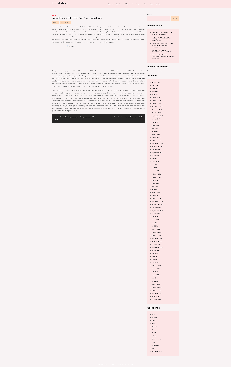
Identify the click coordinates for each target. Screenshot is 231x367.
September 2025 (157, 116)
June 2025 (155, 125)
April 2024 (155, 168)
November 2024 (157, 146)
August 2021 (156, 250)
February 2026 (157, 101)
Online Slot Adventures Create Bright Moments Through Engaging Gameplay (162, 45)
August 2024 (156, 156)
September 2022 (157, 211)
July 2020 (155, 272)
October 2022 (156, 208)
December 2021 (157, 238)
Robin (55, 22)
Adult (127, 4)
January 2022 (156, 235)
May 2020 (155, 278)
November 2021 (157, 241)
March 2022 (156, 229)
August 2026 (156, 82)
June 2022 (155, 220)
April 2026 (155, 94)
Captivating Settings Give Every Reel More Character (163, 33)
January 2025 (156, 140)
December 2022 (157, 201)
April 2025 (155, 131)
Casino (110, 4)
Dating (154, 324)
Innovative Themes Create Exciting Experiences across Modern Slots (161, 39)
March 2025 (156, 134)
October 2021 (156, 244)
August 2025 (156, 119)
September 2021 (157, 247)
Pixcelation (60, 3)
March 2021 (155, 263)
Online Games (157, 339)
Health (154, 333)
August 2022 (156, 214)
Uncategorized (157, 351)
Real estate (156, 345)
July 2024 (155, 159)
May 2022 (155, 223)
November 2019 (157, 296)
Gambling (135, 4)
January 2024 (156, 177)
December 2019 (157, 293)
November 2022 (157, 205)
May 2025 (155, 128)
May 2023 (155, 186)
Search (149, 15)
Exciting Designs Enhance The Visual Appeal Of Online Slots (162, 51)
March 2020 (156, 284)
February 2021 (156, 266)
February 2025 (157, 137)
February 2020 (157, 287)
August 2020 (156, 269)
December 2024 (157, 143)
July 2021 (155, 253)
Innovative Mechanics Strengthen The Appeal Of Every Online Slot (163, 56)
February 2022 (157, 232)
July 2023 (155, 180)
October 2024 (156, 150)
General (154, 330)
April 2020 (155, 281)
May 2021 (155, 260)
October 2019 (156, 299)
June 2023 (155, 183)
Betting (118, 4)
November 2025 (157, 110)
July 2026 (155, 85)
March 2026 (156, 98)
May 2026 (155, 91)
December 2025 (157, 107)
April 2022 (155, 226)
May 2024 (155, 165)
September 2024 (157, 153)
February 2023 (157, 195)
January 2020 (156, 290)
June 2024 (155, 162)
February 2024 (157, 174)
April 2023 (155, 189)
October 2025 (156, 113)
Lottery (158, 4)
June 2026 (155, 88)
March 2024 (156, 171)
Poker (144, 4)
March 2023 (156, 192)
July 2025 (155, 122)
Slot (151, 4)
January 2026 (156, 104)
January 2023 (156, 198)
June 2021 (155, 257)
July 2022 (155, 217)
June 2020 (155, 275)
